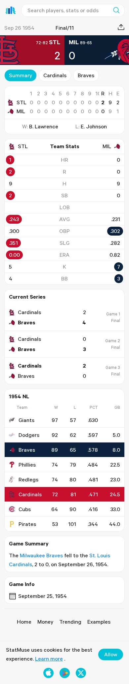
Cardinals (54, 75)
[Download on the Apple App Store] (48, 673)
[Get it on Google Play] (65, 673)
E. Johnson (94, 126)
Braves (86, 75)
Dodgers (29, 435)
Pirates (27, 524)
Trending (70, 621)
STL (21, 102)
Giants (26, 420)
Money (45, 621)
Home (24, 621)
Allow (110, 654)
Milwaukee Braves (41, 555)
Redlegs (28, 479)
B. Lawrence (43, 126)
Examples (98, 621)
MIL (21, 111)
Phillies (27, 464)
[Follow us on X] (81, 673)
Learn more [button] (49, 658)
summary (20, 75)
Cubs (25, 509)
